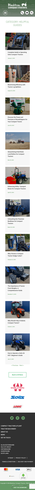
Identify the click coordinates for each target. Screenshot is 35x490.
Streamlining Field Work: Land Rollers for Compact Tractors (16, 154)
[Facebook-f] (17, 418)
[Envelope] (27, 12)
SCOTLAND (5, 453)
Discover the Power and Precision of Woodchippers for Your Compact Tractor (17, 119)
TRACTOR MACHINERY (8, 429)
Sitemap (10, 458)
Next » (21, 365)
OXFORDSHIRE (6, 449)
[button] (5, 12)
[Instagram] (23, 418)
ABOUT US (4, 432)
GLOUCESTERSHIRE (7, 445)
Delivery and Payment (25, 461)
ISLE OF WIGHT (6, 447)
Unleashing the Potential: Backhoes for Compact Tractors (16, 221)
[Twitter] (12, 418)
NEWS (3, 435)
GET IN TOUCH (5, 437)
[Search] (31, 12)
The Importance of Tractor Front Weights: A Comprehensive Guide (16, 288)
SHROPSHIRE (5, 451)
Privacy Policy (21, 458)
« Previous (14, 365)
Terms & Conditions (9, 461)
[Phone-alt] (22, 12)
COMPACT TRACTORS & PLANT (11, 426)
